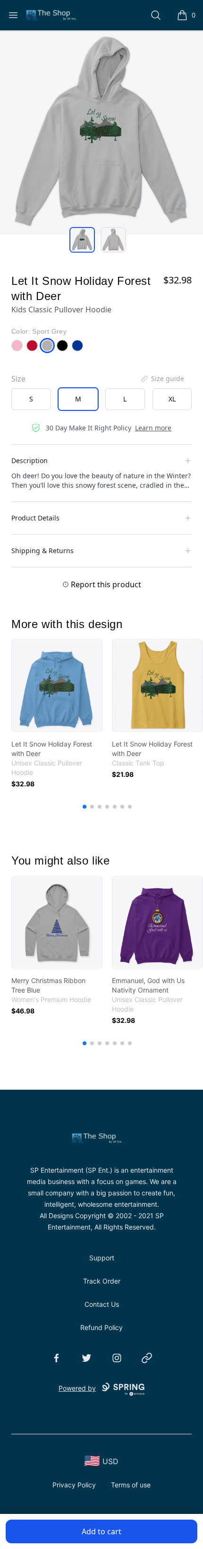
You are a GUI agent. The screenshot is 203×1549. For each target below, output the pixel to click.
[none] (162, 378)
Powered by (77, 1388)
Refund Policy (101, 1327)
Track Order (101, 1281)
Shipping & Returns (42, 550)
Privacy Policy (74, 1485)
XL (172, 398)
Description (29, 460)
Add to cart (101, 1531)
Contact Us (102, 1304)
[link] (57, 685)
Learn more (153, 427)
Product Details (35, 517)
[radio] (31, 399)
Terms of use (131, 1485)
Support (101, 1258)
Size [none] (18, 379)
